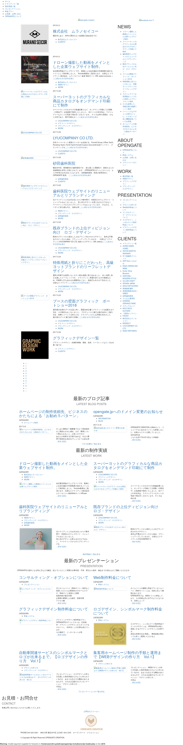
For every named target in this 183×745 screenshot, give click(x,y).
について (13, 16)
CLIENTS (61, 42)
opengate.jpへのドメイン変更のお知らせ (128, 411)
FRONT (126, 316)
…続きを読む (61, 441)
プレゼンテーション (13, 8)
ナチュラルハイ (129, 306)
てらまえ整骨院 (129, 298)
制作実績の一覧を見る (91, 554)
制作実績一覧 (10, 6)
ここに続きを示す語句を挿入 (87, 117)
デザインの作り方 (130, 204)
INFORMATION (104, 418)
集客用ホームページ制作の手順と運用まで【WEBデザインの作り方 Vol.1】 (127, 654)
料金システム (128, 155)
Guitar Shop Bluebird (127, 272)
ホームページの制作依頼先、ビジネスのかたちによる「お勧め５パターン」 (130, 129)
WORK (60, 87)
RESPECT (127, 323)
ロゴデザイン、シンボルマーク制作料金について (130, 222)
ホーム (7, 1)
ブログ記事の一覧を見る (91, 444)
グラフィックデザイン (66, 123)
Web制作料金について (112, 577)
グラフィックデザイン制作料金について (130, 229)
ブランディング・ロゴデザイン (70, 125)
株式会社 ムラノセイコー (75, 31)
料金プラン (9, 11)
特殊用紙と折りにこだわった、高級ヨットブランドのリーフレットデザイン (83, 266)
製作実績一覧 (128, 176)
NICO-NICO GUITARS (127, 309)
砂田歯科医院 (64, 163)
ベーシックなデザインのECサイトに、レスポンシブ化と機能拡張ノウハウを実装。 (130, 116)
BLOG (100, 421)
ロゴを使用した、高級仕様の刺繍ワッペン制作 (130, 106)
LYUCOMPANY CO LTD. (67, 120)
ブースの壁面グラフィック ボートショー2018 (81, 303)
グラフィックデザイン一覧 (76, 338)
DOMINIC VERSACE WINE (129, 302)
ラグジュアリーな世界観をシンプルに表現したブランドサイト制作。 (130, 98)
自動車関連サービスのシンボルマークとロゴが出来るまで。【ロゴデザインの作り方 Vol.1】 (53, 656)
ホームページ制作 (31, 422)
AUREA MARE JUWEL (128, 247)
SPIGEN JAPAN (129, 283)
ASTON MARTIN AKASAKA (129, 252)
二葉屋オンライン (130, 313)
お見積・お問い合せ (13, 13)
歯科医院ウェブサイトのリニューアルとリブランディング (81, 193)
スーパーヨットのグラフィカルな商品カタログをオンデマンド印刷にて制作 (82, 101)
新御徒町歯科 (128, 288)
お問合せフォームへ (91, 711)
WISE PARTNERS (130, 331)
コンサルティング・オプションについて (130, 214)
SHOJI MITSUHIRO (130, 286)
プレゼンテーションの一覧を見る (91, 691)
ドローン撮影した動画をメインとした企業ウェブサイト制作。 (81, 64)
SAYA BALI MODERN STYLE (129, 277)
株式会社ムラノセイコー (67, 39)
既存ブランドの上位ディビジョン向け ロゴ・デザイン (81, 230)
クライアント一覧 (12, 3)
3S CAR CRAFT (129, 281)
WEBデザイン (63, 84)
